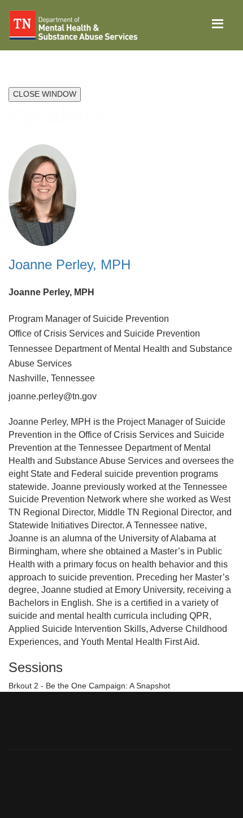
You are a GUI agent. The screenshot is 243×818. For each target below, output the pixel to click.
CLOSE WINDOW (44, 93)
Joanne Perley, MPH (69, 264)
